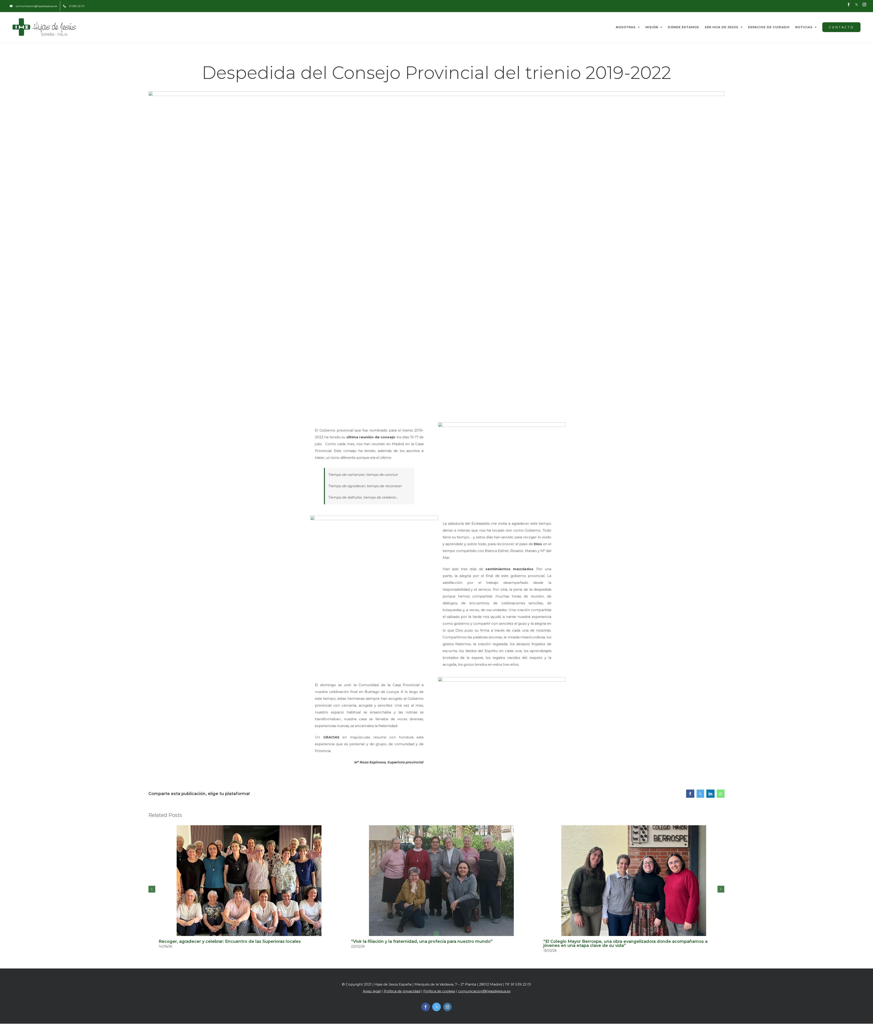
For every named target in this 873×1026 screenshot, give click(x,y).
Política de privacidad (402, 991)
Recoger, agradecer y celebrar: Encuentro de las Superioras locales (230, 941)
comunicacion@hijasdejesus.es (484, 991)
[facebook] (425, 1007)
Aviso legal (372, 991)
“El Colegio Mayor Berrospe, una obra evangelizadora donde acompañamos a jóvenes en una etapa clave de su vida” (625, 943)
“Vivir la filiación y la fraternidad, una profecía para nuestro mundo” (422, 941)
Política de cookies (439, 991)
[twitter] (436, 1007)
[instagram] (447, 1007)
